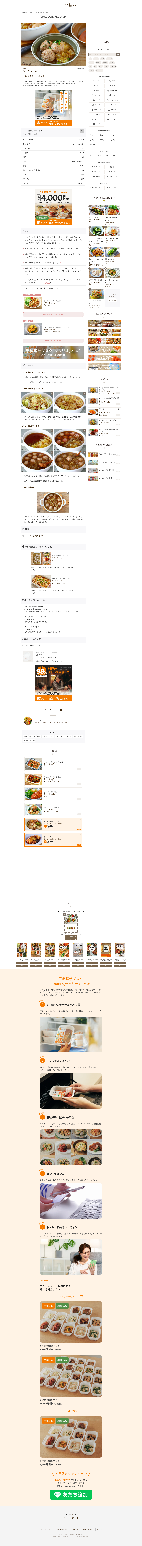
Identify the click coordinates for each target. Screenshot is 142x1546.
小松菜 (102, 58)
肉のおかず (67, 736)
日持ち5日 (27, 740)
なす (90, 58)
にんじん (91, 62)
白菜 (24, 161)
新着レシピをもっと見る (53, 340)
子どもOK (59, 736)
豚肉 (90, 66)
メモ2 (60, 263)
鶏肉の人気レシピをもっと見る (53, 314)
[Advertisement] (53, 874)
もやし (106, 66)
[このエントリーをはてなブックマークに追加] (32, 71)
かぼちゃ (98, 62)
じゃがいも (109, 58)
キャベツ (105, 62)
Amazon (27, 609)
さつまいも (113, 66)
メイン (44, 736)
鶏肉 (25, 736)
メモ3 (47, 282)
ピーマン (96, 58)
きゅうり (112, 62)
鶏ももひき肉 (28, 139)
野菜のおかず (78, 736)
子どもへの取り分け (34, 536)
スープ (51, 736)
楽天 (32, 609)
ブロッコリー (99, 70)
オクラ (100, 66)
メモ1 (62, 243)
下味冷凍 (91, 70)
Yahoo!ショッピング (42, 609)
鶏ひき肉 (32, 736)
